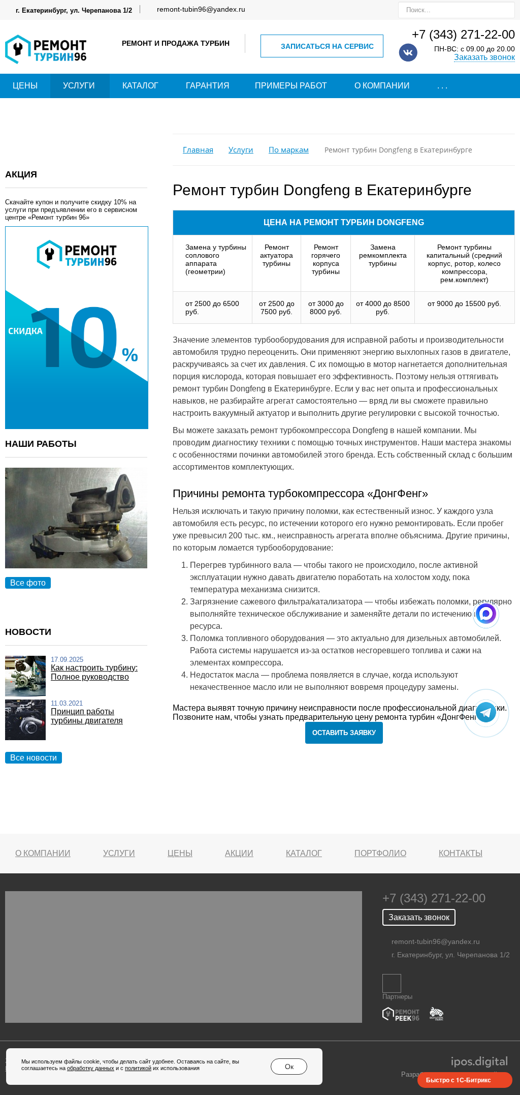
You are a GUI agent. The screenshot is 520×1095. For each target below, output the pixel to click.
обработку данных (90, 1068)
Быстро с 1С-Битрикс (458, 1079)
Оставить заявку (344, 733)
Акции (239, 853)
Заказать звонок (484, 57)
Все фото (28, 583)
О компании (382, 85)
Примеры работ (291, 85)
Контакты (460, 853)
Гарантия (208, 85)
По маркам (289, 149)
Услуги (79, 85)
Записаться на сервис (327, 46)
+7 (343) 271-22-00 (463, 34)
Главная (198, 149)
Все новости (33, 757)
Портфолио (380, 853)
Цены (25, 85)
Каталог (140, 85)
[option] (76, 529)
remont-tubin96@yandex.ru (201, 9)
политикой (138, 1068)
